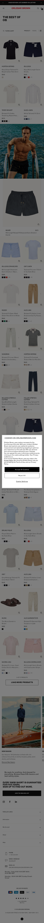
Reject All (22, 475)
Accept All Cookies (22, 469)
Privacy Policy (8, 460)
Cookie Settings (22, 481)
